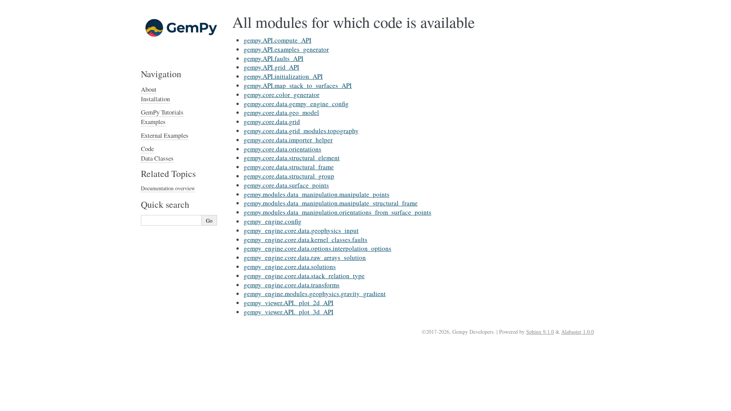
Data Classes (157, 158)
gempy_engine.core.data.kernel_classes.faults (305, 239)
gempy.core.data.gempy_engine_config (296, 103)
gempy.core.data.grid (272, 121)
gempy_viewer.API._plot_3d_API (289, 311)
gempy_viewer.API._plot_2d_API (289, 302)
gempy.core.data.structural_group (289, 176)
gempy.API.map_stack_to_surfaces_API (298, 85)
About (148, 89)
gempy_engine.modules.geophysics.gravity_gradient (315, 293)
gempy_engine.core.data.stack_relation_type (304, 275)
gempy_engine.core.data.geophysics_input (301, 230)
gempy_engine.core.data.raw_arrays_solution (305, 257)
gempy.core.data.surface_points (286, 185)
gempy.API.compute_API (277, 40)
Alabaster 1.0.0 (577, 331)
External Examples (164, 135)
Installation (155, 98)
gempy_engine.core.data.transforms (292, 284)
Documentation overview (168, 188)
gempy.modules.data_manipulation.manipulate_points (316, 194)
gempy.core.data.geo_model (281, 112)
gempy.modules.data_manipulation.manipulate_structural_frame (331, 203)
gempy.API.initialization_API (283, 76)
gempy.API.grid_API (271, 67)
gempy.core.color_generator (281, 94)
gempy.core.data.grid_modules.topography (301, 130)
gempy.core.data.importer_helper (288, 139)
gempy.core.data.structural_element (292, 157)
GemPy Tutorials (162, 112)
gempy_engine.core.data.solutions (290, 266)
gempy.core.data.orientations (282, 149)
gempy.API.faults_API (273, 58)
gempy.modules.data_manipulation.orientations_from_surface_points (337, 212)
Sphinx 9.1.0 (540, 331)
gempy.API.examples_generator (286, 49)
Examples (153, 121)
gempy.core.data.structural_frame (289, 166)
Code (147, 148)
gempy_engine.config (273, 221)
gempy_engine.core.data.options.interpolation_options (317, 248)
